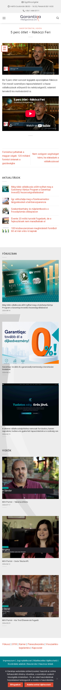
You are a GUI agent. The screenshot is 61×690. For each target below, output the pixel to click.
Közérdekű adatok (16, 664)
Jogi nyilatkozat (24, 660)
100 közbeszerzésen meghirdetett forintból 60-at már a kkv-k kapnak (34, 229)
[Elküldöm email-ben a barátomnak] (35, 140)
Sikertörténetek (27, 28)
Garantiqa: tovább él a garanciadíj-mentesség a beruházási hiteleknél (27, 368)
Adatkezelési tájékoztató (45, 660)
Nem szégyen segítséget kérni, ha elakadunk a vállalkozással (45, 158)
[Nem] (57, 679)
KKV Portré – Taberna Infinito (15, 502)
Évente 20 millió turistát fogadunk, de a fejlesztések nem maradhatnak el (31, 220)
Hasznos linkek (46, 664)
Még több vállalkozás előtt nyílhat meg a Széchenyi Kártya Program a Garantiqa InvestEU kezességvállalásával (32, 189)
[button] (4, 18)
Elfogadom (15, 685)
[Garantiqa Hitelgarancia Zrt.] (30, 18)
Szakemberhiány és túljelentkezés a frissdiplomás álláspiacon (30, 210)
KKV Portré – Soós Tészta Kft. (15, 561)
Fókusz (6, 644)
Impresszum (9, 660)
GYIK (14, 644)
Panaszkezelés (36, 644)
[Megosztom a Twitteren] (30, 140)
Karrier (22, 644)
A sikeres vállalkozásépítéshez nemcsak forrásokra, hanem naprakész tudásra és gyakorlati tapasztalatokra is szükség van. (30, 429)
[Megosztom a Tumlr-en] (41, 140)
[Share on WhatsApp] (19, 140)
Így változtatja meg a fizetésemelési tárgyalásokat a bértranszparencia (30, 200)
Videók (39, 28)
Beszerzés (32, 664)
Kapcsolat (37, 647)
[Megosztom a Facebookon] (25, 140)
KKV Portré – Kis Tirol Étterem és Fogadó (20, 620)
